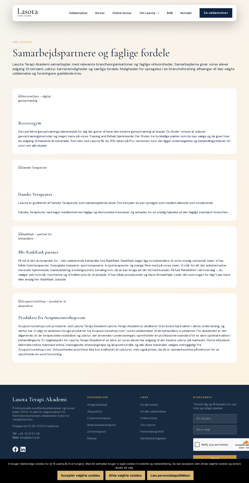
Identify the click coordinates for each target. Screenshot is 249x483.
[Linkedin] (23, 449)
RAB (170, 13)
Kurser (100, 13)
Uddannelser (78, 13)
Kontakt (186, 13)
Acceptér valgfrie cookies (80, 475)
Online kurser (122, 13)
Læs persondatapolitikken (170, 475)
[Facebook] (15, 449)
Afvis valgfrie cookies (125, 475)
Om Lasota (147, 13)
